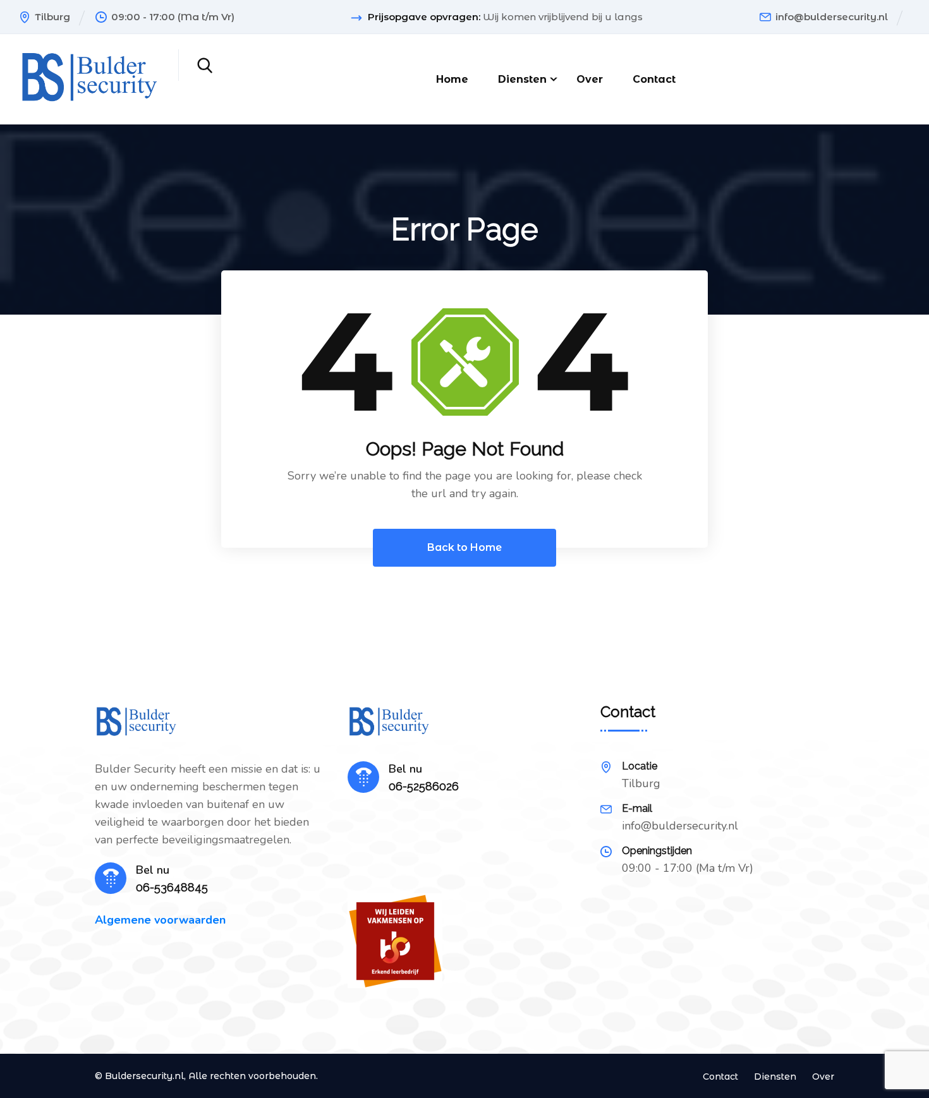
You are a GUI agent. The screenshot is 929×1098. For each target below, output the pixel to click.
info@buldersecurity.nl (831, 17)
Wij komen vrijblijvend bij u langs (563, 17)
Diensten (522, 79)
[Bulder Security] (89, 78)
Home (452, 79)
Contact (654, 79)
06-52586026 (424, 786)
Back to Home (464, 547)
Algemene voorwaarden (160, 919)
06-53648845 (172, 887)
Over (589, 79)
